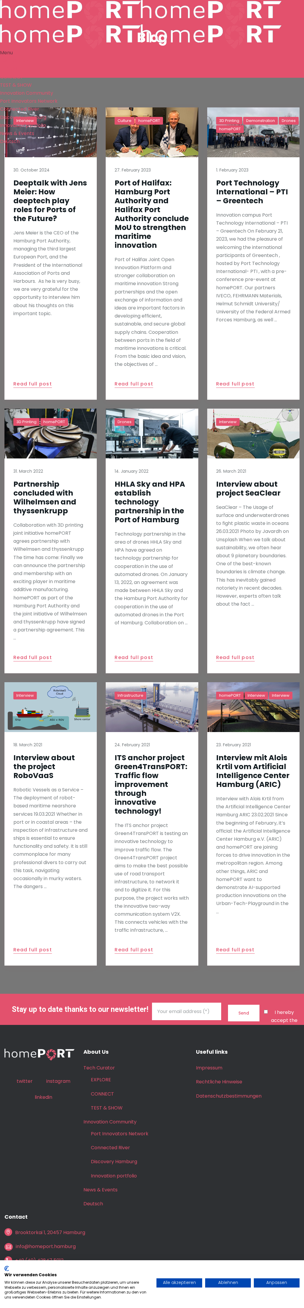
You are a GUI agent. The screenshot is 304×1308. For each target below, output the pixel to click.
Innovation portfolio (23, 125)
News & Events (17, 133)
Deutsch (10, 141)
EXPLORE (10, 68)
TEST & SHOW (16, 85)
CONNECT (11, 77)
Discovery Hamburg (23, 117)
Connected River (19, 109)
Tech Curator (15, 60)
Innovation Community (26, 93)
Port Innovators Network (29, 101)
